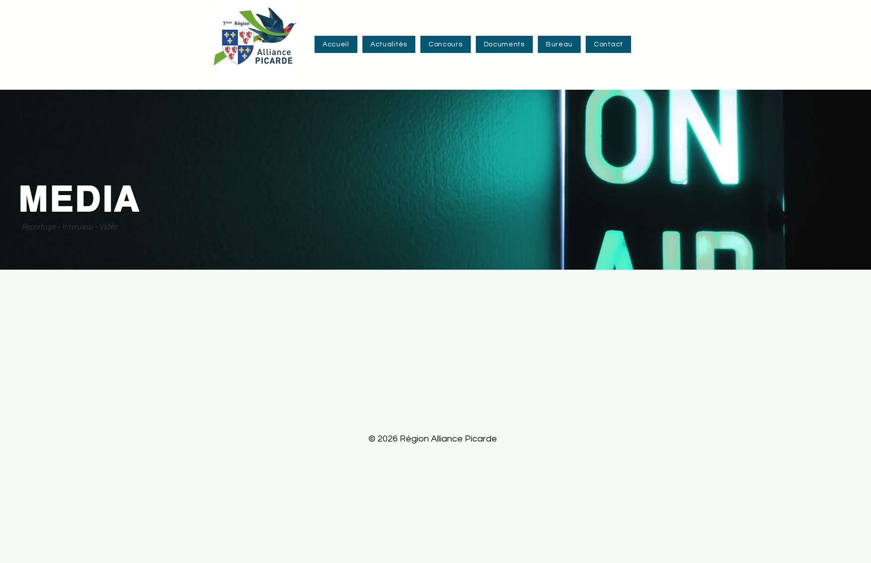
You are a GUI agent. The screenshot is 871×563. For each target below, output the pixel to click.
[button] (445, 44)
